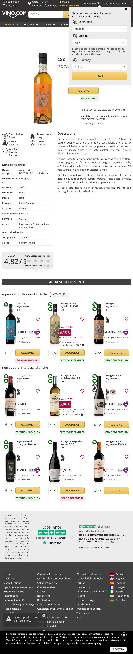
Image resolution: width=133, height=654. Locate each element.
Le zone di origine (86, 600)
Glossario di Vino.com (88, 574)
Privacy (41, 591)
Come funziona (12, 582)
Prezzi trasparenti (14, 591)
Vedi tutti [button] (59, 294)
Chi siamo (9, 578)
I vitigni (80, 595)
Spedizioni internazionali (18, 587)
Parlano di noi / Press (16, 600)
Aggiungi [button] (83, 90)
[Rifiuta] (124, 635)
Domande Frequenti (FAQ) (19, 604)
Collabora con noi (47, 582)
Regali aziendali (13, 608)
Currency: (84, 60)
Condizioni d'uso (46, 587)
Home (7, 574)
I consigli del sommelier (90, 578)
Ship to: (83, 36)
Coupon (80, 582)
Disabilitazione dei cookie (52, 617)
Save (100, 76)
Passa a (69, 3)
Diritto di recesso (47, 600)
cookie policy (94, 643)
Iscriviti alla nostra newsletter (54, 578)
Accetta (118, 649)
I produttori (83, 587)
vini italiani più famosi (17, 556)
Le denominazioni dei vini (91, 591)
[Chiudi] (126, 9)
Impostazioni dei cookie (50, 621)
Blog (78, 617)
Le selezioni (83, 604)
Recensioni (43, 595)
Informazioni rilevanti (49, 604)
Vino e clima (83, 613)
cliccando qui (98, 637)
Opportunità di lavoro (49, 626)
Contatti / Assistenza (49, 574)
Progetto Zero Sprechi (88, 608)
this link (95, 53)
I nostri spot (11, 595)
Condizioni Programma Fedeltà (55, 608)
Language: (85, 22)
